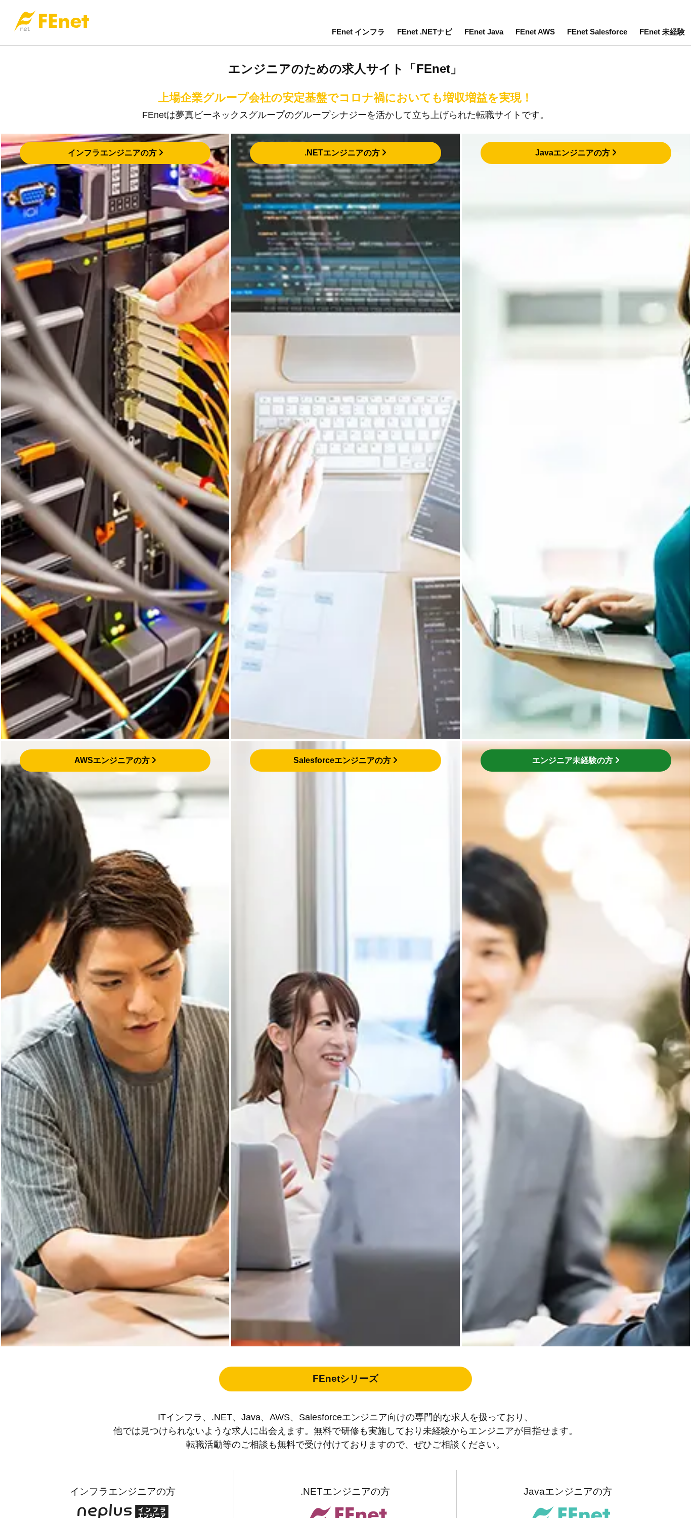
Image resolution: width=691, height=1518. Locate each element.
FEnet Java (483, 31)
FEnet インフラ (358, 31)
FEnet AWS (535, 31)
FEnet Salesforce (597, 31)
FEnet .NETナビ (424, 31)
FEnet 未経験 (662, 31)
